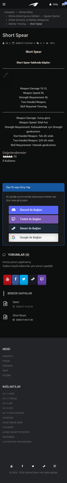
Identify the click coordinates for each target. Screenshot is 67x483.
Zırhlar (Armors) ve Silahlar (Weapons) (28, 20)
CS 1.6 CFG (8, 408)
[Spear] (6, 303)
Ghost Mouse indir (13, 422)
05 (6, 43)
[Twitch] (42, 280)
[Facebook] (15, 280)
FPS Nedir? (8, 427)
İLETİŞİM (6, 375)
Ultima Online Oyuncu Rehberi (24, 16)
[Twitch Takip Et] (55, 466)
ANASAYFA (8, 356)
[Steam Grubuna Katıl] (44, 466)
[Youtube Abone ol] (11, 466)
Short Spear (15, 35)
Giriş (54, 4)
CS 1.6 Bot (8, 403)
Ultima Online (26, 12)
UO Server (8, 418)
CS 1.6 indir (8, 394)
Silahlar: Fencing (17, 23)
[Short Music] (6, 317)
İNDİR (5, 370)
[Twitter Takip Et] (33, 466)
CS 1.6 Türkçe (10, 398)
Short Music (19, 315)
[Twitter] (24, 280)
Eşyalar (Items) (52, 16)
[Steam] (33, 280)
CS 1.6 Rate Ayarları (13, 413)
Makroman (8, 437)
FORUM (6, 361)
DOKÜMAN (8, 366)
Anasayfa (9, 12)
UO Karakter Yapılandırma (17, 442)
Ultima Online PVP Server (16, 432)
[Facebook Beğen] (22, 466)
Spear (16, 302)
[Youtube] (7, 280)
